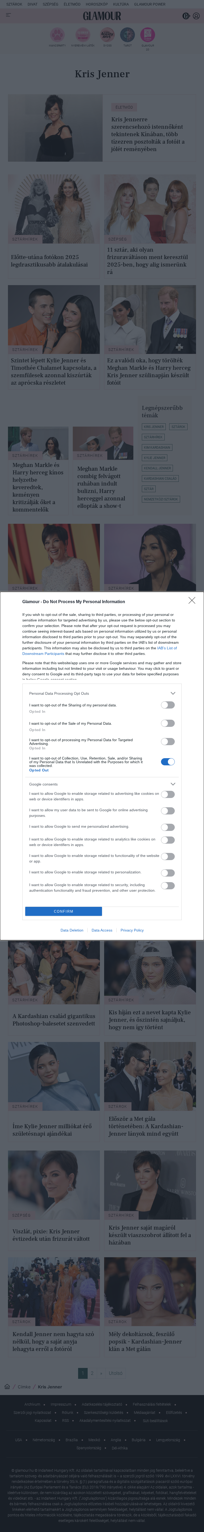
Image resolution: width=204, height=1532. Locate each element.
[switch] (168, 705)
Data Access (102, 930)
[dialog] (102, 766)
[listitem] (102, 693)
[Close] (194, 602)
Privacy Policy (132, 930)
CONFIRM (64, 911)
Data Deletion (72, 930)
